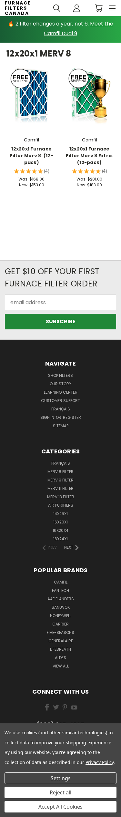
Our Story (60, 384)
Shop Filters (60, 375)
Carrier (60, 624)
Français (60, 409)
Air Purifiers (60, 505)
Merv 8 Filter (60, 471)
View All (61, 666)
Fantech (60, 590)
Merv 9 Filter (60, 480)
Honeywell (60, 615)
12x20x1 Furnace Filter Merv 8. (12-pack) (31, 156)
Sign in (47, 417)
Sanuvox (61, 607)
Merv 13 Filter (60, 497)
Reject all (60, 792)
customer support (60, 400)
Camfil (60, 582)
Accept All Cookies (60, 806)
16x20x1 (60, 522)
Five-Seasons (60, 632)
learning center (60, 392)
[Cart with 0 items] (99, 8)
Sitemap (60, 426)
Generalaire (60, 641)
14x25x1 (60, 513)
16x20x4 (60, 530)
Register (72, 417)
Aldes (60, 657)
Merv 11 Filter (60, 488)
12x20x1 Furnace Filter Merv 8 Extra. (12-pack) (89, 156)
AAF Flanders (60, 599)
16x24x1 (60, 539)
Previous (10, 810)
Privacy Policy (100, 762)
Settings (61, 778)
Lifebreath (60, 649)
